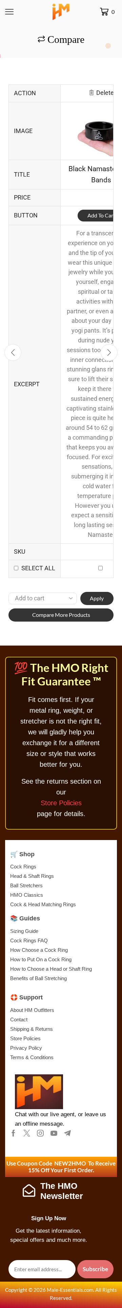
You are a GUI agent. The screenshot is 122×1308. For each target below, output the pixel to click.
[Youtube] (53, 1133)
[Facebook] (13, 1133)
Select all (38, 568)
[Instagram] (40, 1133)
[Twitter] (26, 1133)
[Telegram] (67, 1133)
